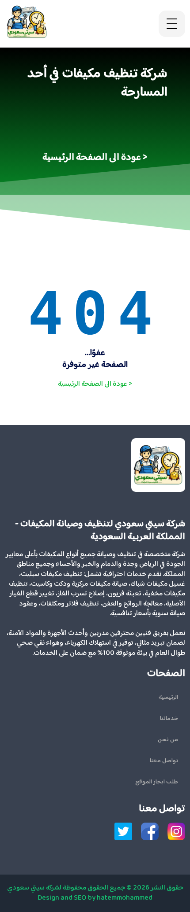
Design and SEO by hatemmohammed (95, 898)
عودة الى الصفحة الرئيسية (95, 384)
